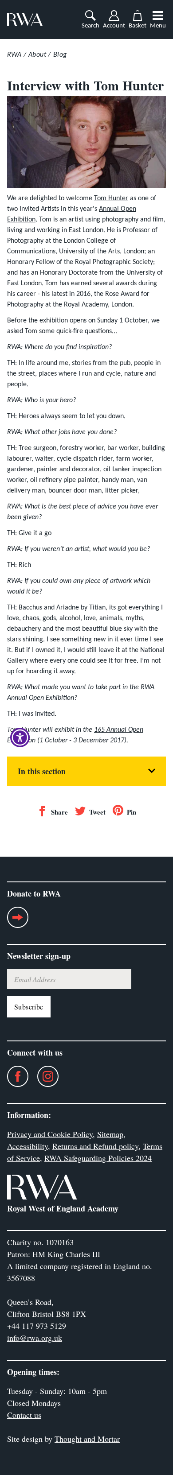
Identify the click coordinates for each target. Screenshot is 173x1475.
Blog (60, 54)
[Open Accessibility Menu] (20, 738)
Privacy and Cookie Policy (50, 1134)
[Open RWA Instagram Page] (43, 1076)
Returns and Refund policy (95, 1146)
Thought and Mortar (87, 1438)
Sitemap (110, 1134)
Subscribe (28, 1006)
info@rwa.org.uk (34, 1337)
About (37, 54)
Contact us (24, 1414)
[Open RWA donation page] (17, 920)
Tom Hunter (111, 198)
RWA (14, 54)
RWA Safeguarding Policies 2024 (98, 1158)
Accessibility (27, 1146)
